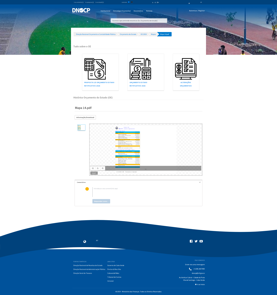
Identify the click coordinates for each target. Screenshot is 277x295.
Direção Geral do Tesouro (82, 273)
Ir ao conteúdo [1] (79, 2)
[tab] (138, 182)
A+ (158, 2)
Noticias (149, 11)
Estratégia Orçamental (122, 11)
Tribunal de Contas (114, 277)
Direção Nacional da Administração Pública (89, 269)
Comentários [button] (81, 182)
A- (153, 2)
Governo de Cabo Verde (115, 265)
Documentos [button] (138, 11)
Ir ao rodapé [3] (99, 2)
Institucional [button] (105, 11)
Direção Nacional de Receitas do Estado (87, 265)
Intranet (110, 281)
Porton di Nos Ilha (114, 269)
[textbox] (142, 192)
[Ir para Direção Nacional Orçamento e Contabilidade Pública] (81, 11)
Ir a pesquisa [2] (89, 2)
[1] (81, 127)
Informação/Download (85, 117)
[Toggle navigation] (93, 11)
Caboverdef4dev (113, 273)
